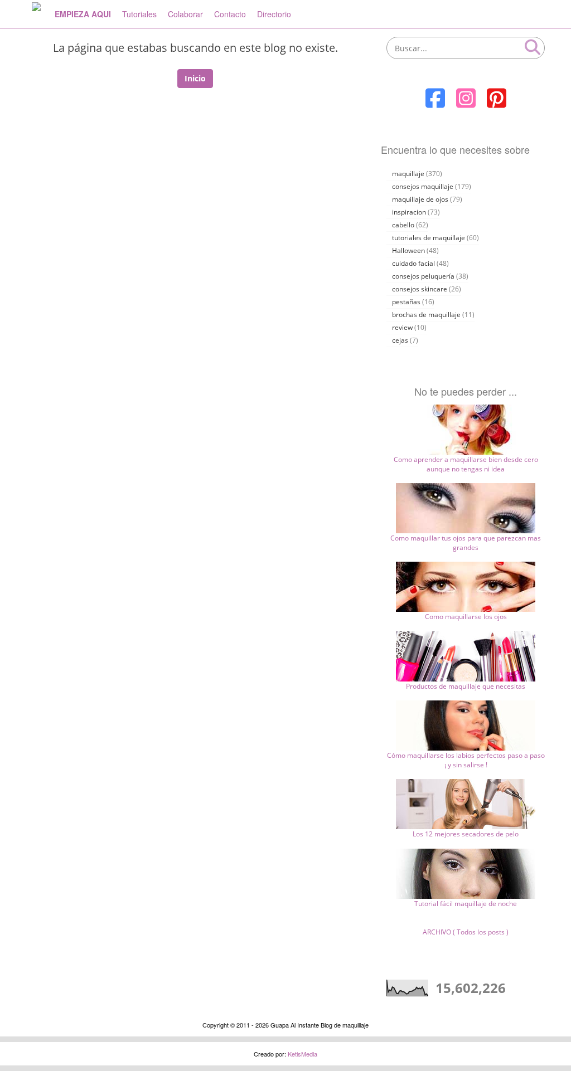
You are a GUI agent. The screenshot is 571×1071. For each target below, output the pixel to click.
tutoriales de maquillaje (428, 237)
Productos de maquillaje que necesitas (465, 686)
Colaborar (185, 14)
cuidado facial (413, 263)
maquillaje (408, 173)
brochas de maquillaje (426, 314)
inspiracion (409, 212)
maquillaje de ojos (420, 199)
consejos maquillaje (422, 186)
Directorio (274, 14)
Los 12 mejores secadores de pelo (466, 834)
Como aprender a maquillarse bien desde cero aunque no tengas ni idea (466, 464)
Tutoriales (139, 14)
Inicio (195, 78)
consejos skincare (419, 289)
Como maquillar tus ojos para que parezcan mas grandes (465, 542)
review (402, 327)
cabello (403, 225)
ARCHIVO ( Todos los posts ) (466, 932)
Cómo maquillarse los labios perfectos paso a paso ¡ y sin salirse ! (466, 760)
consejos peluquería (423, 276)
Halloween (408, 250)
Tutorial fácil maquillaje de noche (465, 903)
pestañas (406, 301)
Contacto (230, 14)
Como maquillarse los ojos (466, 616)
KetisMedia (302, 1053)
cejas (400, 340)
